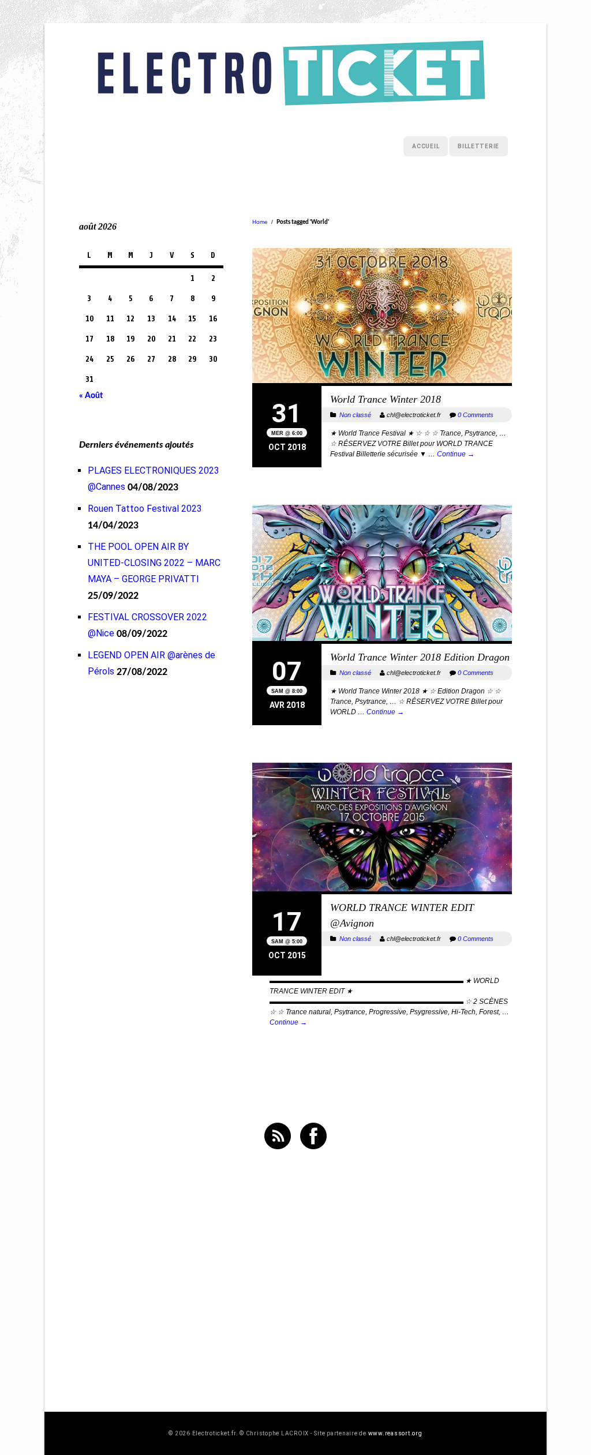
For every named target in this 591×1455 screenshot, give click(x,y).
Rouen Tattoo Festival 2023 (145, 508)
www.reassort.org (395, 1433)
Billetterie (478, 146)
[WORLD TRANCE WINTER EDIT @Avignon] (382, 828)
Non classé (355, 414)
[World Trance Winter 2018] (382, 316)
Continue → (455, 454)
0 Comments (475, 414)
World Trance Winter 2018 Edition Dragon (420, 657)
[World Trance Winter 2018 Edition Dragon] (382, 574)
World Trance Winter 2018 (385, 399)
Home (260, 222)
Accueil (425, 146)
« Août (91, 396)
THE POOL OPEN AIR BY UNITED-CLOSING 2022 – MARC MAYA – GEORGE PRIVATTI (154, 562)
